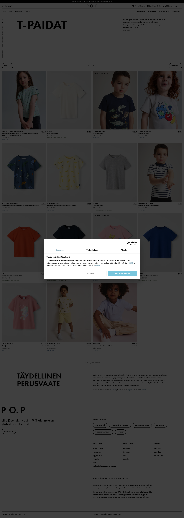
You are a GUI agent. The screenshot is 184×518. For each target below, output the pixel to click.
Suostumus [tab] (60, 250)
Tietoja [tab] (123, 250)
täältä (131, 263)
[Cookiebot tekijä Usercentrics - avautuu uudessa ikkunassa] (128, 243)
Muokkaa (90, 274)
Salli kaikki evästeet (122, 274)
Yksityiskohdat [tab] (92, 250)
